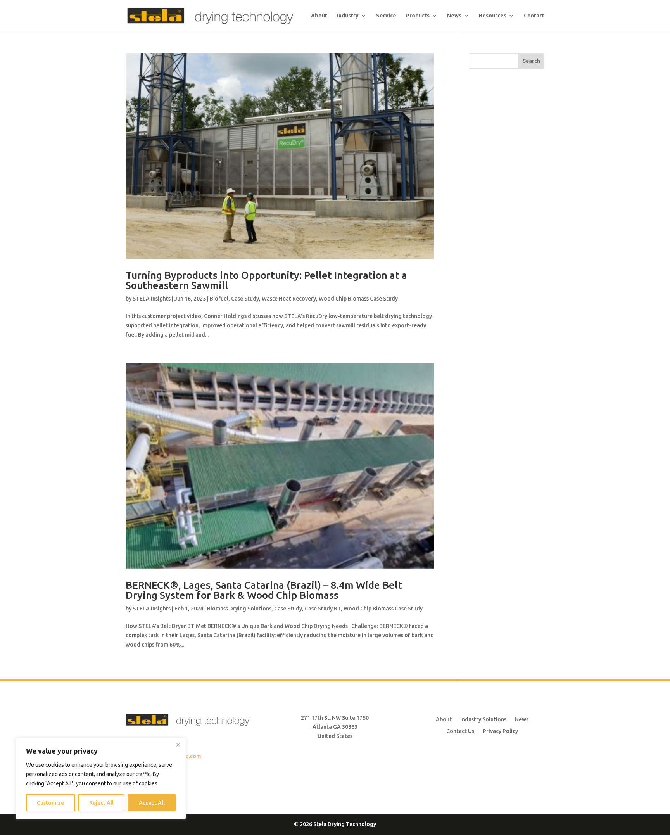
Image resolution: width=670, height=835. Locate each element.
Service (386, 16)
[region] (101, 778)
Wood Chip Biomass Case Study (358, 299)
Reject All (101, 803)
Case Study (245, 299)
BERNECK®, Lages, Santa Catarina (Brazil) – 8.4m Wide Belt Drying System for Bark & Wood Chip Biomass (264, 590)
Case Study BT (323, 608)
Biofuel (219, 299)
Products (418, 16)
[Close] (178, 744)
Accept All (152, 803)
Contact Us (460, 731)
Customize (50, 803)
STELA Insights (152, 299)
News (521, 719)
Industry (348, 16)
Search (531, 61)
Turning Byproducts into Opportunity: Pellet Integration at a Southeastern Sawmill (266, 280)
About (319, 16)
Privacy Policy (500, 731)
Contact (534, 16)
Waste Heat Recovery (289, 299)
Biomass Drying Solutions (239, 608)
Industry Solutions (483, 719)
